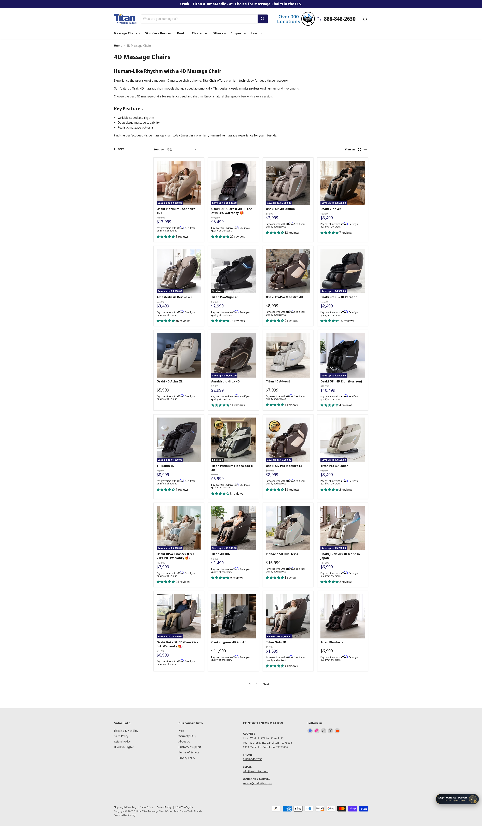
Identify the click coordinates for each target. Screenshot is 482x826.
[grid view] (360, 149)
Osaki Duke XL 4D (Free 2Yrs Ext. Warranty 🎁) (177, 644)
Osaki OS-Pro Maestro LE (284, 466)
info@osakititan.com (255, 771)
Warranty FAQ (187, 736)
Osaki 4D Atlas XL (170, 381)
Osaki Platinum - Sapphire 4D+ (176, 211)
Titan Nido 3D (276, 642)
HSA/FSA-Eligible (124, 747)
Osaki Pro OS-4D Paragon (338, 297)
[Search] (263, 19)
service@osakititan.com (257, 783)
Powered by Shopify (125, 815)
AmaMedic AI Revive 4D (174, 297)
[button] (166, 236)
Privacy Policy (186, 758)
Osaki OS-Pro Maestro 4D (284, 297)
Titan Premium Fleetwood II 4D (232, 468)
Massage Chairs (126, 33)
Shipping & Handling (126, 730)
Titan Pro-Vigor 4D (225, 297)
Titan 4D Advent (278, 381)
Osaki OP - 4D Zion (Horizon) (341, 381)
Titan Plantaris (331, 642)
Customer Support (189, 747)
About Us (184, 741)
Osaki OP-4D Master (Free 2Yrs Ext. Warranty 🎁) (176, 556)
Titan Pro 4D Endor (334, 466)
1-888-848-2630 (252, 759)
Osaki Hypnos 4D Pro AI (228, 642)
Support (237, 33)
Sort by (158, 149)
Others (218, 33)
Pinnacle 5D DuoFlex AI (283, 554)
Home (118, 45)
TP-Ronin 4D (165, 466)
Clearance (199, 33)
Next (266, 684)
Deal (181, 33)
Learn (255, 33)
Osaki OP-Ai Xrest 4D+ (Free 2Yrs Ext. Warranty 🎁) (231, 211)
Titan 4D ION (220, 554)
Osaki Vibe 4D (330, 209)
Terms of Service (188, 752)
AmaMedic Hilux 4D (225, 381)
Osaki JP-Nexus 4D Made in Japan (340, 556)
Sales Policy (121, 736)
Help (181, 730)
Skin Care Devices (158, 33)
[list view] (365, 149)
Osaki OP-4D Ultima (280, 209)
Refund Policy (122, 741)
